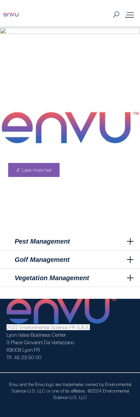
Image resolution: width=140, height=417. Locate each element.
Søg (116, 15)
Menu (129, 14)
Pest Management (42, 241)
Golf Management (42, 259)
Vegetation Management (52, 277)
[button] (70, 242)
